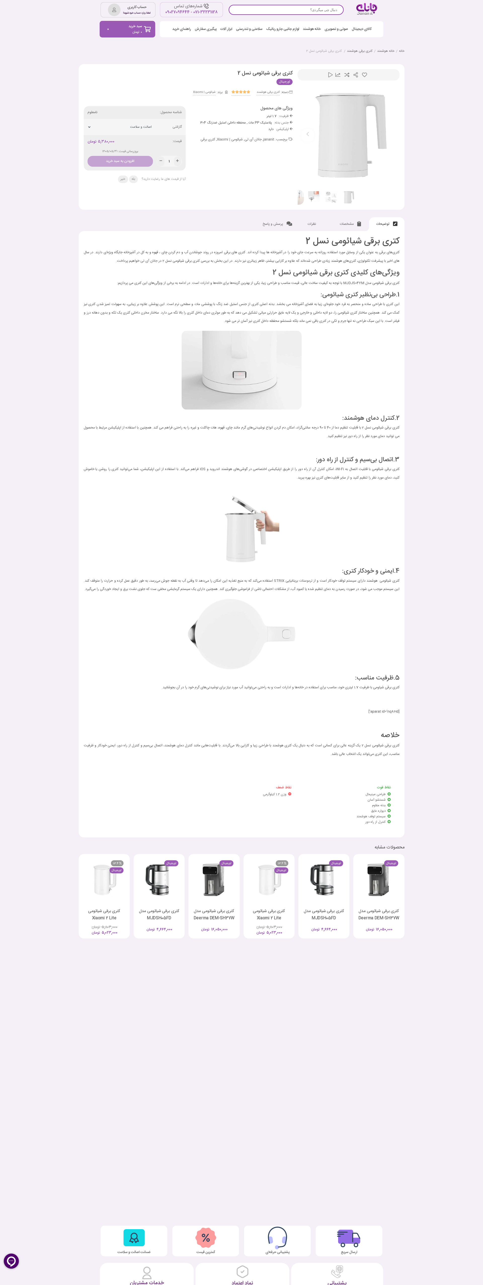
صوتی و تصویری (336, 29)
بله (133, 179)
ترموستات (305, 581)
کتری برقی (207, 140)
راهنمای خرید (181, 29)
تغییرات (337, 74)
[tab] (387, 224)
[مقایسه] (374, 925)
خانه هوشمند (312, 29)
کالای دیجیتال (362, 29)
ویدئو (330, 74)
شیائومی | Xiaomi (204, 92)
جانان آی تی (253, 140)
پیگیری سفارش (206, 29)
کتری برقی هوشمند (360, 51)
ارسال (355, 74)
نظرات (312, 224)
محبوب (364, 74)
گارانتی (177, 127)
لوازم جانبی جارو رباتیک (282, 29)
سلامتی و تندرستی (249, 29)
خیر (122, 179)
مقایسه (347, 74)
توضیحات (383, 224)
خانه (402, 51)
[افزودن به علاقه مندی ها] (364, 925)
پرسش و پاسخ (273, 224)
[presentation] (307, 135)
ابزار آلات (226, 29)
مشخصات (347, 224)
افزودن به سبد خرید (120, 160)
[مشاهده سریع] (383, 925)
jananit (268, 140)
